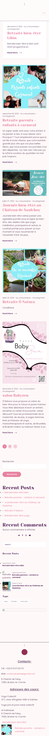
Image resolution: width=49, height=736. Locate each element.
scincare (24, 601)
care (6, 601)
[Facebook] (17, 652)
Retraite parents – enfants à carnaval (24, 497)
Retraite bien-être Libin (17, 492)
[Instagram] (24, 652)
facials (14, 601)
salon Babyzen (15, 395)
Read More (12, 52)
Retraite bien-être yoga (17, 515)
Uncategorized (13, 29)
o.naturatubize (33, 26)
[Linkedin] (32, 652)
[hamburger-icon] (44, 13)
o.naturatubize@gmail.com (20, 673)
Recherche (8, 461)
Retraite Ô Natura (18, 302)
